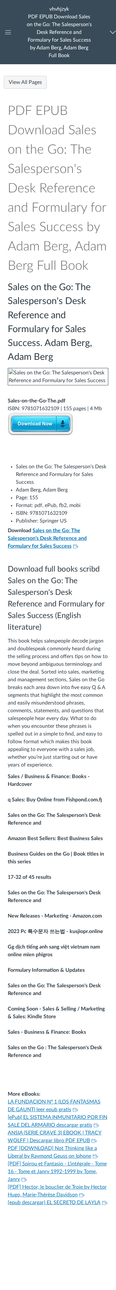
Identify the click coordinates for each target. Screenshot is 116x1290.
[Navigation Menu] (111, 32)
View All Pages (25, 82)
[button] (59, 32)
